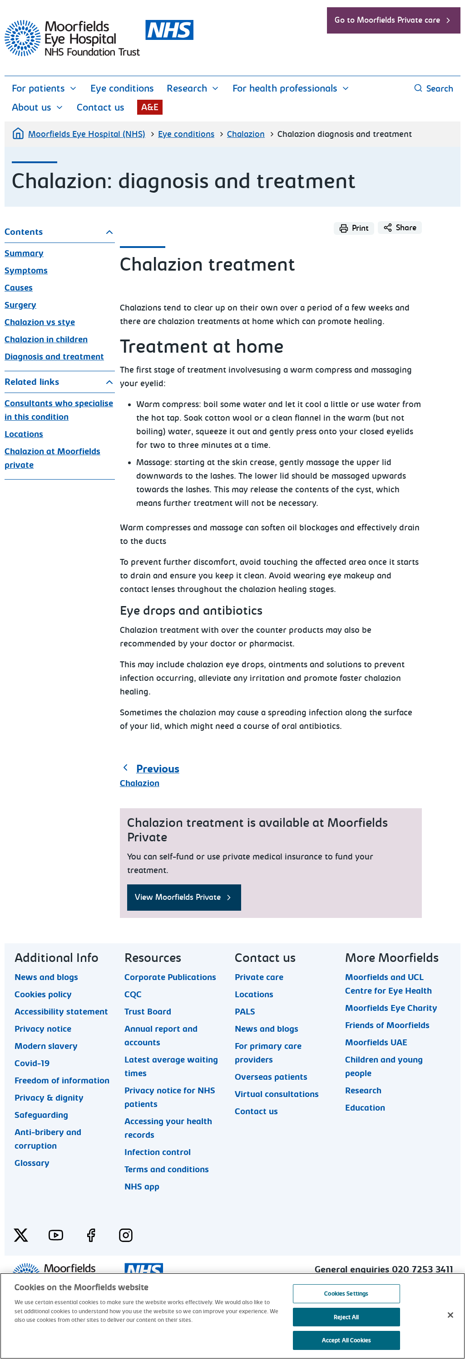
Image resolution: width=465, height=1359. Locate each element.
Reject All (346, 1317)
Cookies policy (43, 994)
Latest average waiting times (171, 1059)
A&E (149, 107)
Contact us (100, 107)
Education (365, 1107)
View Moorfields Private (178, 897)
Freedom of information (62, 1080)
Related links (32, 382)
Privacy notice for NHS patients (169, 1090)
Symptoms (26, 271)
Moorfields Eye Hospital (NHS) (86, 134)
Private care (259, 976)
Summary (24, 253)
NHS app (141, 1186)
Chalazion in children (46, 340)
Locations (24, 434)
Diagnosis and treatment (54, 357)
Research (187, 88)
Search (439, 88)
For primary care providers (268, 1045)
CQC (133, 994)
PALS (245, 1011)
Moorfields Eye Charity (391, 1007)
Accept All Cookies (346, 1340)
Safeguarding (41, 1114)
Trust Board (147, 1011)
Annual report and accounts (161, 1028)
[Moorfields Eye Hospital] (99, 54)
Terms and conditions (166, 1169)
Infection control (157, 1151)
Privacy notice (43, 1028)
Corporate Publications (170, 976)
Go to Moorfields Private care (387, 20)
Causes (19, 288)
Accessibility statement (61, 1011)
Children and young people (384, 1059)
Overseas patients (271, 1076)
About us (31, 107)
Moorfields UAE (376, 1042)
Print (360, 228)
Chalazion (246, 134)
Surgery (20, 305)
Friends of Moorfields (387, 1024)
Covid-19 (32, 1063)
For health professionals (284, 88)
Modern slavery (46, 1045)
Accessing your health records (168, 1121)
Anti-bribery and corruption (48, 1131)
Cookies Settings (346, 1293)
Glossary (32, 1162)
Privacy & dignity (49, 1097)
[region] (232, 1316)
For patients (38, 88)
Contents (24, 232)
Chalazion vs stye (40, 322)
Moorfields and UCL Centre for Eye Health (388, 976)
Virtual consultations (277, 1093)
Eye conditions (122, 88)
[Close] (450, 1315)
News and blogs (46, 976)
